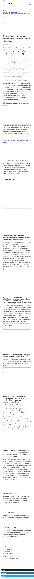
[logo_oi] (14, 4)
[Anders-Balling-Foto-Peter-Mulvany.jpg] (15, 28)
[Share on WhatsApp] (4, 184)
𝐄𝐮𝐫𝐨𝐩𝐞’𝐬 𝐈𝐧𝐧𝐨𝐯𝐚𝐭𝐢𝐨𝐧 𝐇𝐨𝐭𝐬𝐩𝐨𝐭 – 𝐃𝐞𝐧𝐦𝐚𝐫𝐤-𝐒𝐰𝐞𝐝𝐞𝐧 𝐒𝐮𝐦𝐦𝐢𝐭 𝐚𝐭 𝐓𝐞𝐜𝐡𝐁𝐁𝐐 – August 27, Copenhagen (17, 237)
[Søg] (26, 4)
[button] (3, 570)
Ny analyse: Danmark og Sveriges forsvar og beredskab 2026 (16, 355)
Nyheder (5, 10)
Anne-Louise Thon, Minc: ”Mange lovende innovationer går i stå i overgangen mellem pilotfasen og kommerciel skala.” (16, 453)
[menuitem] (26, 4)
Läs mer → (28, 266)
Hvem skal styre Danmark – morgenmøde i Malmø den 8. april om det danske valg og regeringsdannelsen (16, 399)
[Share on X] (4, 181)
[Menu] (30, 4)
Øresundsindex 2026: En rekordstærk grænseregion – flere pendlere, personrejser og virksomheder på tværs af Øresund (17, 300)
